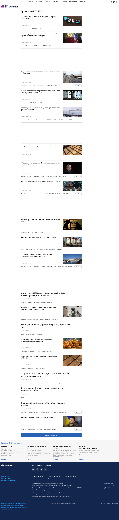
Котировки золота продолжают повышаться (37, 146)
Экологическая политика (7, 511)
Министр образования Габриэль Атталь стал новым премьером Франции (43, 294)
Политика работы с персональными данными (12, 505)
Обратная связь (6, 478)
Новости (31, 1)
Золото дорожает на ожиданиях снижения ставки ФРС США (39, 357)
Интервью (82, 1)
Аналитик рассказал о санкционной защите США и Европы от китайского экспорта (40, 35)
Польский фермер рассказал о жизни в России (38, 237)
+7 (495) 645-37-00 (37, 476)
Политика (48, 1)
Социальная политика (6, 509)
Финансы (64, 1)
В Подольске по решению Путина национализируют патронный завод (40, 164)
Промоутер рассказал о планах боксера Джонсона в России (40, 221)
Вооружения (73, 1)
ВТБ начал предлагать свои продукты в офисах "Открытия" (38, 18)
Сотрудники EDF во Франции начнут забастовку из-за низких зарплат (45, 374)
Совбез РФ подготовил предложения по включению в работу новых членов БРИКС (41, 92)
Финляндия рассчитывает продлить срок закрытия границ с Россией (40, 109)
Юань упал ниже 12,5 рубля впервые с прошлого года (45, 325)
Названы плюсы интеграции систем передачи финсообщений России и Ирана (38, 308)
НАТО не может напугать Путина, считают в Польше (41, 182)
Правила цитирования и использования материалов (14, 503)
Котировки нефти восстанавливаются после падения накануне (43, 389)
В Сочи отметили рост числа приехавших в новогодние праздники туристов (37, 255)
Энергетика (56, 1)
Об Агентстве (5, 476)
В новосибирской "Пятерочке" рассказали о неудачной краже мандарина (37, 340)
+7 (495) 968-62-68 (54, 477)
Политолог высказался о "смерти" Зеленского (38, 417)
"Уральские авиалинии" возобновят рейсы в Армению (43, 404)
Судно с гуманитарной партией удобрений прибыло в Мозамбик (40, 73)
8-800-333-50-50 (70, 477)
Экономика (39, 1)
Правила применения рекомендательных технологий (14, 507)
